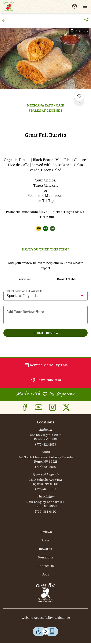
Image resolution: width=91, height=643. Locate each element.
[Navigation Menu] (85, 6)
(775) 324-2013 (45, 444)
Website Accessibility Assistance (45, 617)
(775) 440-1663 (45, 489)
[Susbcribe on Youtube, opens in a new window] (38, 408)
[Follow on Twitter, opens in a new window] (66, 408)
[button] (5, 20)
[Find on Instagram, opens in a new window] (52, 408)
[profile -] (74, 6)
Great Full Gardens (45, 592)
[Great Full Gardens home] (22, 6)
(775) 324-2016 (45, 467)
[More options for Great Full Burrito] (79, 96)
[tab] (24, 279)
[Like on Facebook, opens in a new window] (24, 408)
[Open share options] (86, 20)
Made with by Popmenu (39, 394)
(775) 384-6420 (45, 511)
